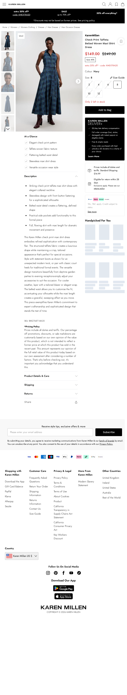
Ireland (106, 483)
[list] (49, 81)
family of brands (106, 440)
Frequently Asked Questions (38, 479)
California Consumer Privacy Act (63, 526)
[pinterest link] (56, 573)
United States (109, 487)
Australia (107, 492)
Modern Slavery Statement (86, 483)
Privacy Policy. (106, 444)
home (4, 27)
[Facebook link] (63, 573)
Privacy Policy (61, 478)
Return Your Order (38, 486)
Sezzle (8, 506)
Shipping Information (35, 493)
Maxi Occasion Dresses (70, 27)
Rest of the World (111, 497)
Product (58, 501)
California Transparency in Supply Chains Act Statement (63, 511)
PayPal (8, 491)
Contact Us (35, 509)
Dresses (41, 27)
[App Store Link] (63, 592)
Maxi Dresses (53, 27)
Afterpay (9, 501)
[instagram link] (48, 573)
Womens (14, 27)
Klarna (8, 496)
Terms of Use (60, 491)
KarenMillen (92, 35)
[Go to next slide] (78, 81)
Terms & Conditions (59, 484)
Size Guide (35, 513)
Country (9, 548)
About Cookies (61, 496)
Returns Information (35, 502)
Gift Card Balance (14, 486)
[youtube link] (71, 573)
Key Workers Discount (60, 536)
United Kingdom (111, 478)
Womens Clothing (28, 27)
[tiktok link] (79, 573)
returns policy (99, 188)
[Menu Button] (4, 4)
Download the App (14, 481)
